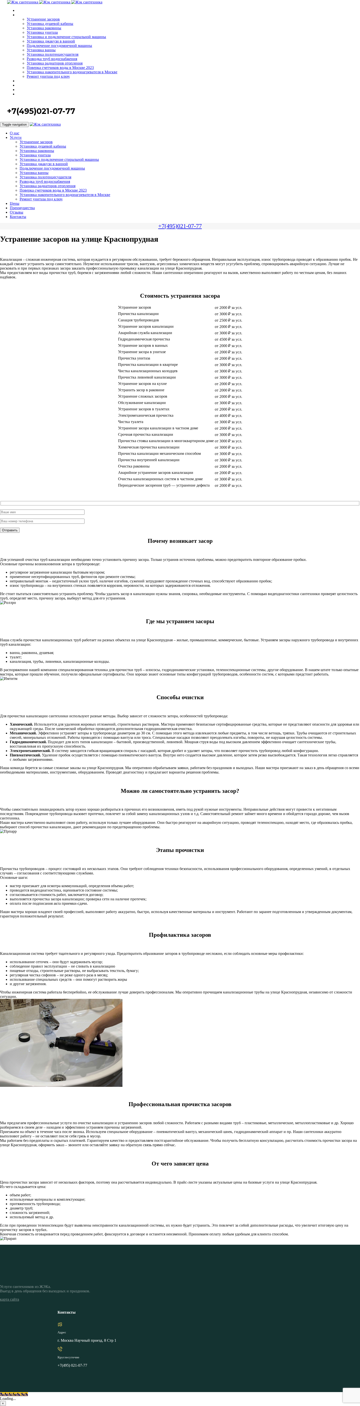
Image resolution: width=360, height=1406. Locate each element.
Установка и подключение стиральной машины (66, 37)
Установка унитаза (42, 32)
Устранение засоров (43, 19)
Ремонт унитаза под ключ (48, 76)
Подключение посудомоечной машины (59, 46)
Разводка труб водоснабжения (52, 59)
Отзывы (23, 90)
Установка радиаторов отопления (55, 63)
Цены (21, 81)
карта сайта (9, 1299)
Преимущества (28, 85)
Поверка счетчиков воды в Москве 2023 (60, 67)
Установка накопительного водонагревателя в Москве (72, 72)
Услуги (22, 15)
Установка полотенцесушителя (52, 54)
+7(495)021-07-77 (180, 226)
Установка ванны (41, 50)
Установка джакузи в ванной (51, 41)
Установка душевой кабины (50, 24)
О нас (21, 10)
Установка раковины (44, 28)
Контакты (25, 94)
